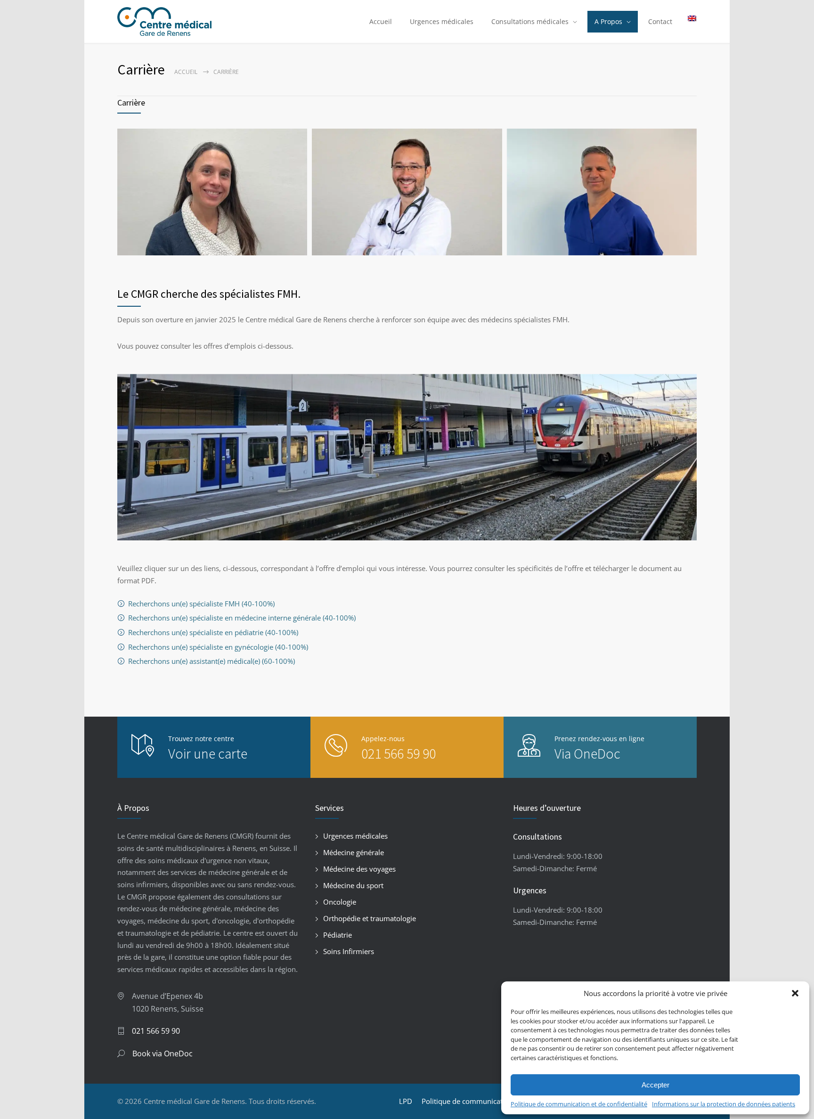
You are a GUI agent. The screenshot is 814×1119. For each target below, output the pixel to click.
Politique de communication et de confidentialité (579, 1104)
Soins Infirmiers (348, 951)
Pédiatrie (337, 934)
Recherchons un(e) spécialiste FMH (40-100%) (201, 603)
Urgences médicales (441, 21)
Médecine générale (353, 852)
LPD (405, 1101)
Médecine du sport (353, 885)
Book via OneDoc (162, 1053)
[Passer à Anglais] (690, 18)
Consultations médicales (530, 21)
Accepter (655, 1085)
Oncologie (339, 902)
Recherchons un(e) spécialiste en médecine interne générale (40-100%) (242, 617)
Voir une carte (207, 753)
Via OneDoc (587, 753)
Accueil (380, 21)
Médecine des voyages (359, 869)
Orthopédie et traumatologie (369, 918)
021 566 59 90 (398, 753)
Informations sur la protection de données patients (723, 1104)
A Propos (608, 21)
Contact (660, 21)
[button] (795, 993)
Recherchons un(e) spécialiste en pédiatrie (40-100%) (213, 632)
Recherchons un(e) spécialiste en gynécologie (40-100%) (218, 647)
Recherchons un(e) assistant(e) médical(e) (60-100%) (211, 661)
